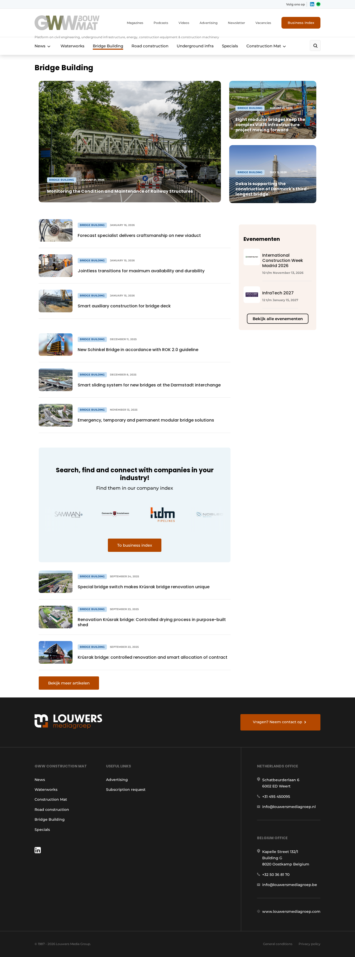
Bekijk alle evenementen (278, 318)
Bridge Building (108, 45)
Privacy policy (309, 944)
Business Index (301, 23)
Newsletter (236, 23)
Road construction (150, 45)
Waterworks (72, 45)
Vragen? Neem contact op (277, 722)
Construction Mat (263, 45)
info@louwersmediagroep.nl (289, 806)
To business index (134, 545)
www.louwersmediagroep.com (291, 911)
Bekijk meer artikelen (69, 683)
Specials (230, 45)
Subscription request (126, 789)
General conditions (277, 944)
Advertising (209, 23)
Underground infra (195, 45)
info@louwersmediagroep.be (289, 884)
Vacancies (263, 23)
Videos (184, 23)
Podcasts (161, 23)
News (40, 45)
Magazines (135, 23)
